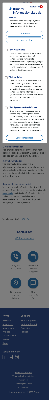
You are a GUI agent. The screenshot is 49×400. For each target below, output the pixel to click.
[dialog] (24, 73)
